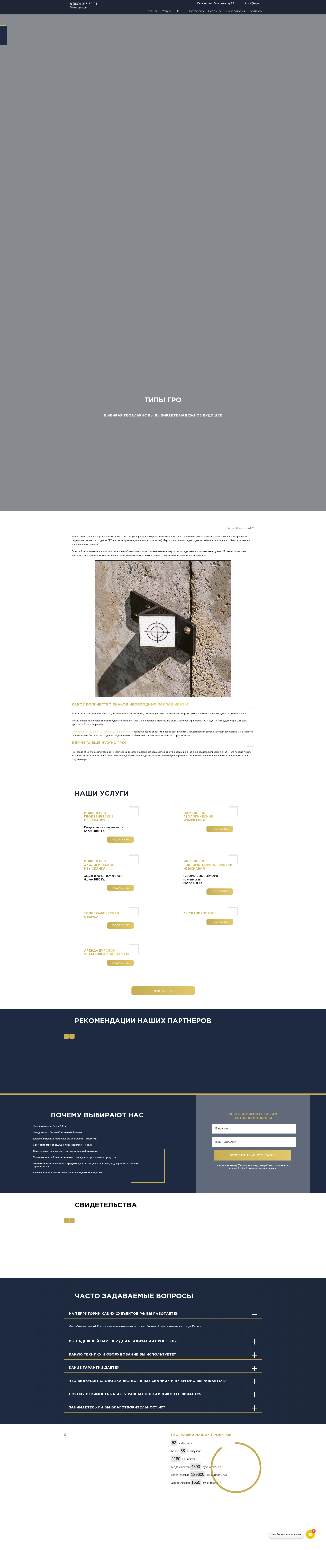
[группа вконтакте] (3, 35)
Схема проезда (78, 7)
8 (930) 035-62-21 (83, 4)
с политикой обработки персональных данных (259, 1167)
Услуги (166, 11)
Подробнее (120, 839)
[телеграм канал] (3, 40)
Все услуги (163, 990)
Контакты (255, 11)
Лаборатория (235, 11)
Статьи (239, 528)
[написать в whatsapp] (3, 29)
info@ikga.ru (253, 3)
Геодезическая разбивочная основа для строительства (102, 731)
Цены (180, 11)
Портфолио (196, 11)
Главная (152, 11)
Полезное (215, 11)
